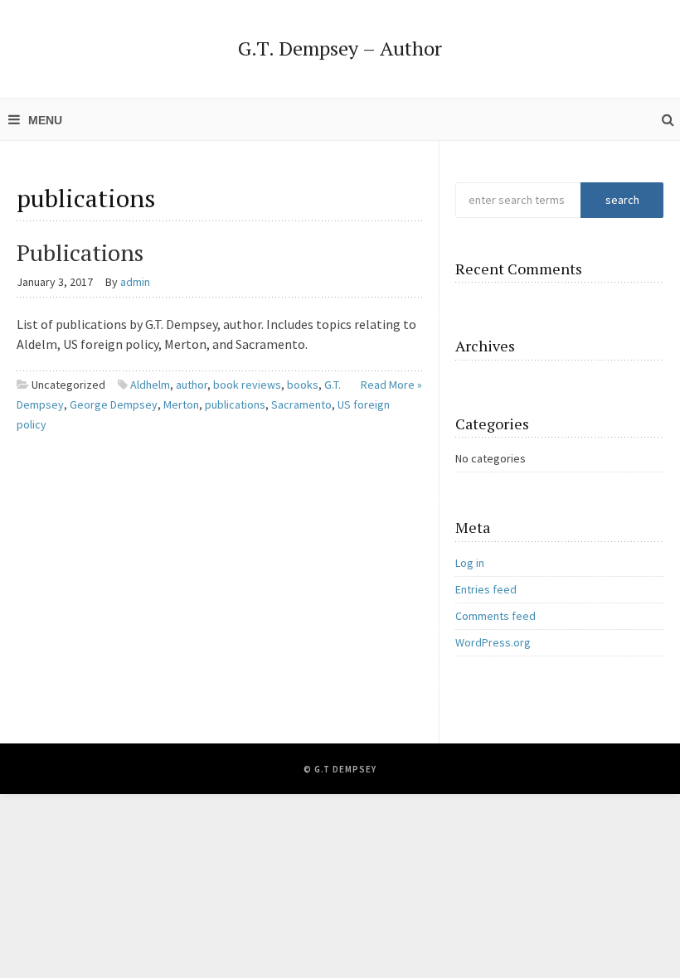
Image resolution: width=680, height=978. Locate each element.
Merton (181, 404)
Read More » (391, 384)
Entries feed (486, 589)
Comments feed (495, 615)
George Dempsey (114, 404)
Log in (469, 562)
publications (235, 404)
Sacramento (301, 404)
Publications (80, 252)
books (302, 384)
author (191, 384)
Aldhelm (150, 384)
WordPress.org (493, 642)
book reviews (247, 384)
